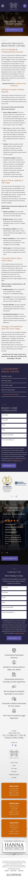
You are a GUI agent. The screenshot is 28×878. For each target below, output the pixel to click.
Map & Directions (14, 795)
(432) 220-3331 (9, 83)
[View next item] (16, 496)
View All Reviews (8, 558)
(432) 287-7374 (14, 825)
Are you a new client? (7, 434)
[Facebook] (12, 745)
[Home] (13, 6)
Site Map (14, 777)
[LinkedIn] (15, 745)
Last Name (5, 420)
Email (3, 429)
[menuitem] (14, 376)
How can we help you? (8, 439)
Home (14, 765)
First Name (5, 415)
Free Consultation (13, 30)
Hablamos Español (14, 774)
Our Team (14, 768)
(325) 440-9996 (14, 788)
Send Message (7, 465)
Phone (4, 425)
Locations (14, 771)
